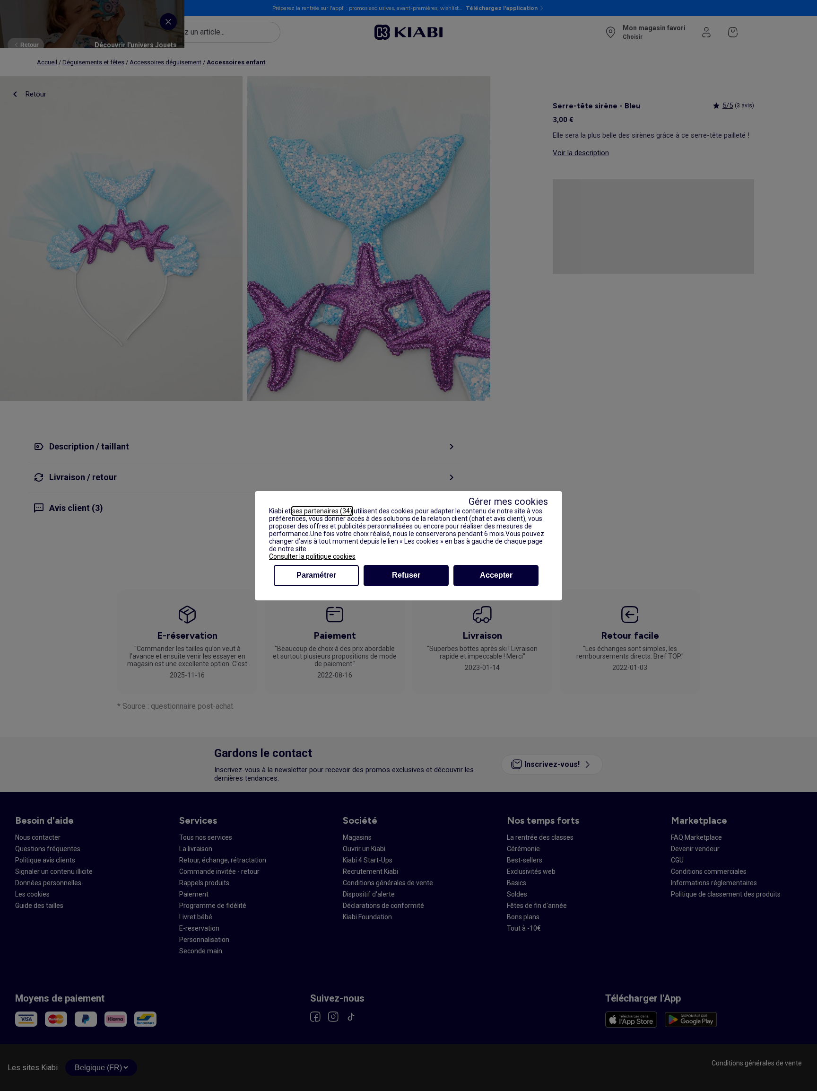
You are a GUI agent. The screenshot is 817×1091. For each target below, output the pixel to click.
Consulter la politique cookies (312, 556)
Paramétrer (316, 575)
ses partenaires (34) (322, 511)
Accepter (496, 575)
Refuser (406, 575)
